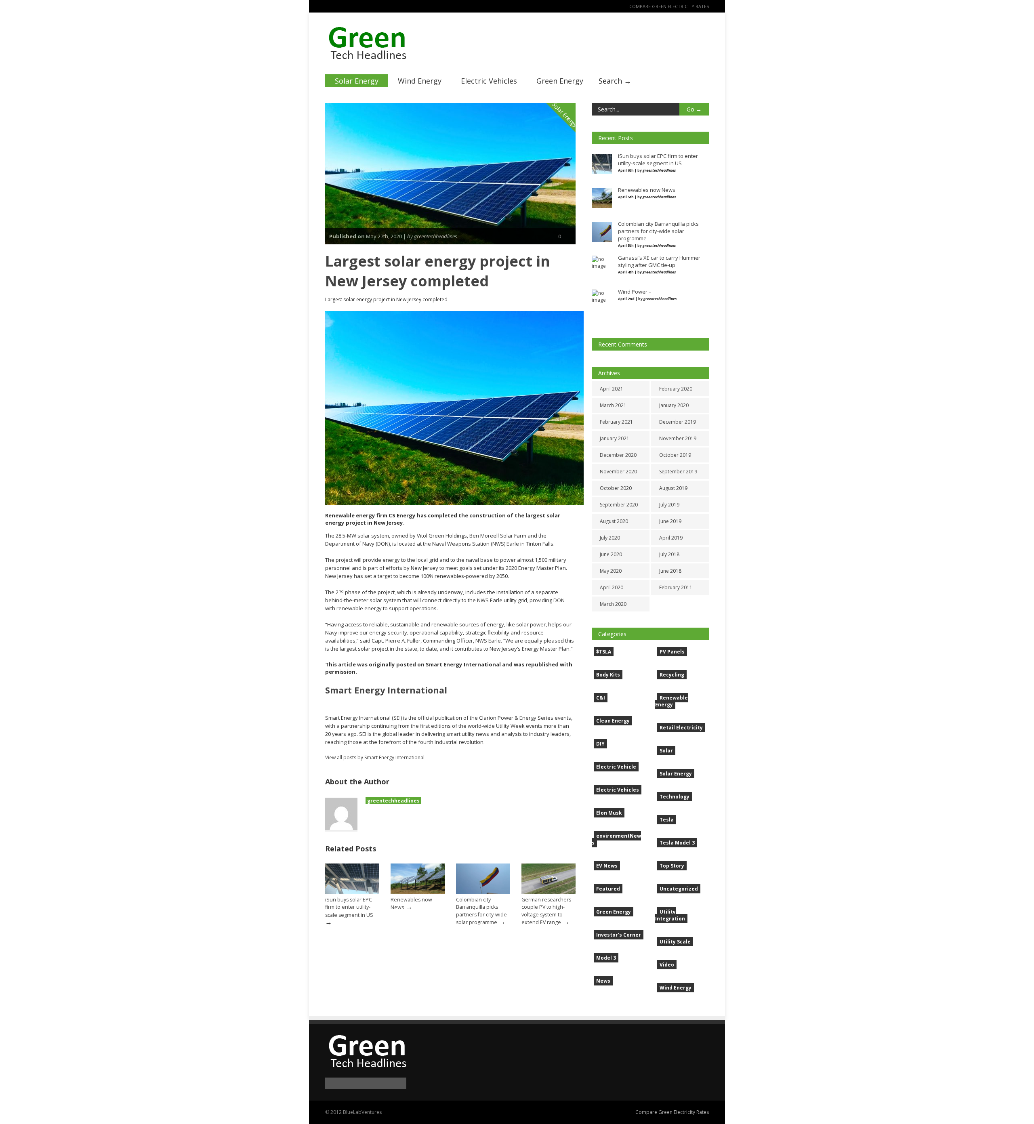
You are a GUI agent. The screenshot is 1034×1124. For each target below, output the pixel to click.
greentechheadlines (393, 800)
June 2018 (670, 570)
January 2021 (614, 438)
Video (667, 964)
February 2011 (675, 587)
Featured (608, 888)
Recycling (672, 674)
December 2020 (618, 455)
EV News (607, 865)
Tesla (667, 819)
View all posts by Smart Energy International (375, 757)
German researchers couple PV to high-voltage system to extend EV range (546, 910)
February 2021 (616, 421)
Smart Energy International (386, 690)
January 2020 (674, 405)
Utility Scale (675, 941)
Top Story (672, 865)
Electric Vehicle (616, 766)
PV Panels (672, 651)
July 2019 (669, 504)
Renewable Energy (671, 701)
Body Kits (608, 674)
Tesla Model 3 (677, 842)
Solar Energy (356, 81)
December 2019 (677, 421)
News (603, 980)
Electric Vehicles (489, 81)
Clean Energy (613, 720)
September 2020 (619, 504)
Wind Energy (419, 81)
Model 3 (606, 957)
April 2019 (671, 537)
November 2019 (677, 438)
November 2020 (618, 471)
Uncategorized (679, 888)
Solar (666, 750)
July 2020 (610, 537)
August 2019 (673, 488)
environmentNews (616, 839)
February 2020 (675, 388)
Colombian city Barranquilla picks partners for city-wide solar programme (481, 910)
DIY (600, 743)
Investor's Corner (618, 934)
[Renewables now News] (418, 892)
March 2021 (613, 405)
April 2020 (611, 587)
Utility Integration (670, 915)
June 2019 (670, 521)
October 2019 (675, 455)
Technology (674, 796)
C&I (600, 697)
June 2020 (611, 554)
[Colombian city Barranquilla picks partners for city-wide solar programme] (483, 892)
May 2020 (611, 570)
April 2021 (611, 388)
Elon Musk (609, 812)
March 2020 (613, 604)
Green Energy (559, 81)
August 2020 (614, 521)
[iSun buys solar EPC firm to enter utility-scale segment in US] (352, 892)
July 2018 (669, 554)
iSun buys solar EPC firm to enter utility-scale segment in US (349, 907)
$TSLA (603, 651)
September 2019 (678, 471)
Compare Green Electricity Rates (669, 6)
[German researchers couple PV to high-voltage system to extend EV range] (548, 892)
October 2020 (616, 488)
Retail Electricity (681, 727)
